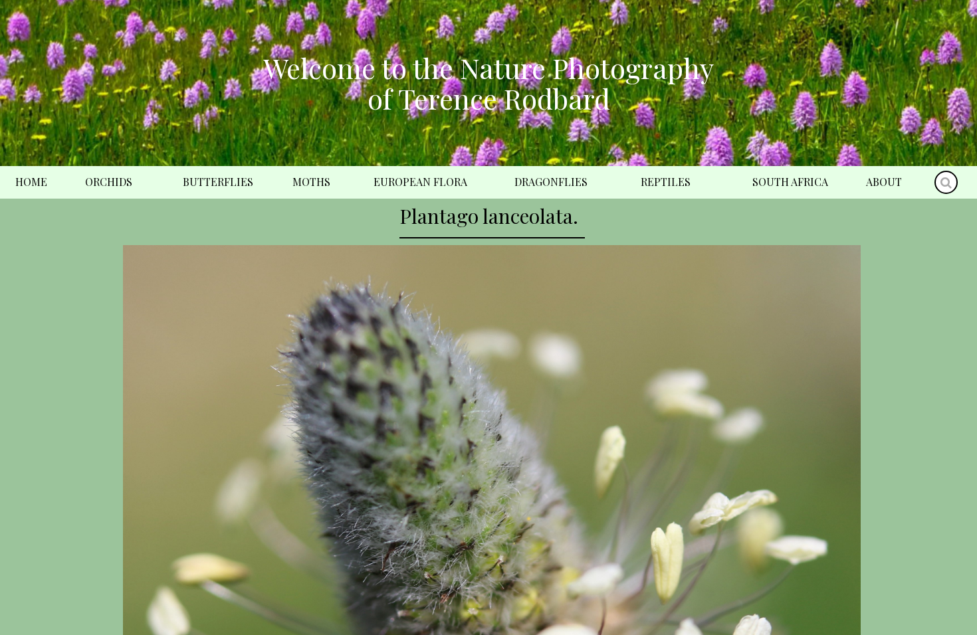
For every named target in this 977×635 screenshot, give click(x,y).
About (884, 182)
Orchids (108, 182)
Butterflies (218, 182)
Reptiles (666, 182)
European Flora (420, 182)
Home (31, 182)
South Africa (790, 182)
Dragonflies (551, 182)
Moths (311, 182)
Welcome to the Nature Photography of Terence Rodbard (488, 83)
